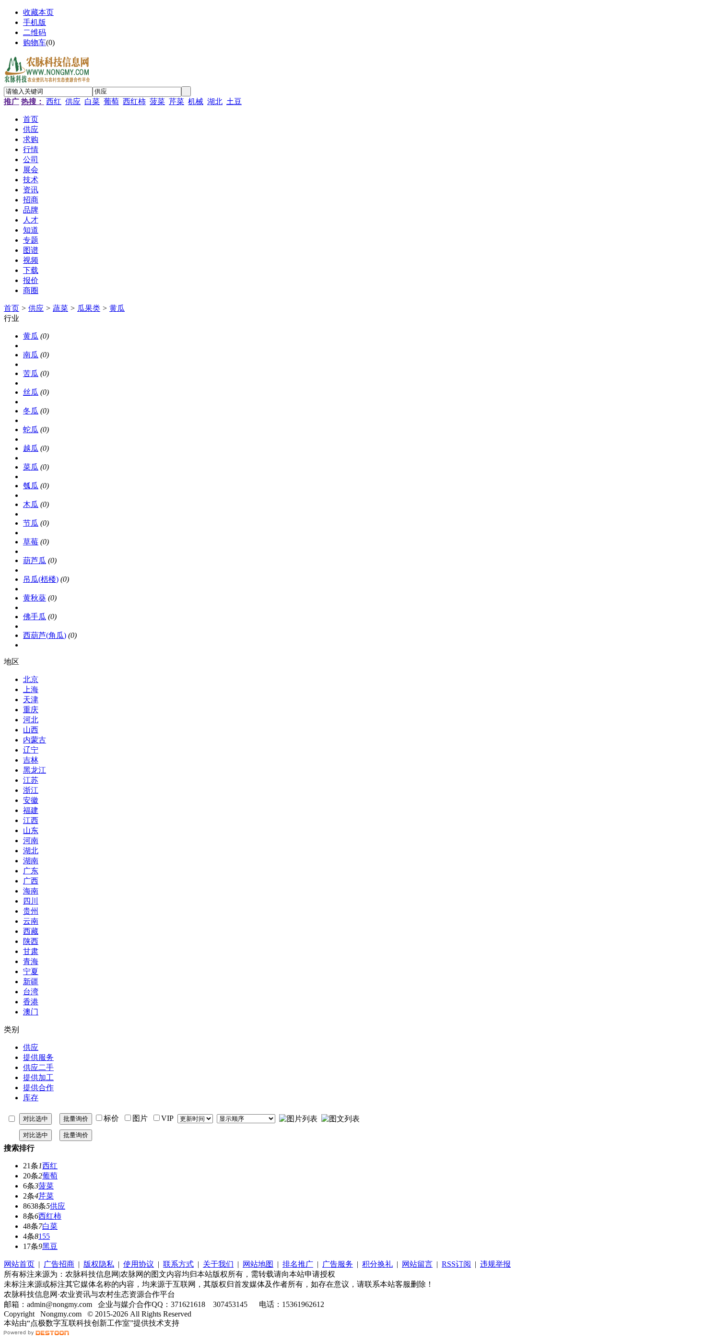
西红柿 (134, 101)
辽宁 (30, 750)
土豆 (234, 101)
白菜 (92, 101)
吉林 (30, 760)
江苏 (30, 780)
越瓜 (30, 448)
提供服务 (38, 1057)
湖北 (215, 101)
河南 (30, 840)
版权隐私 (98, 1264)
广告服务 (337, 1264)
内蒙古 (34, 740)
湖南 (30, 861)
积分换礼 (377, 1264)
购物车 (34, 42)
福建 (30, 810)
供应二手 (38, 1067)
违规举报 (495, 1264)
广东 (30, 871)
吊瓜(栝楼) (41, 579)
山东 (30, 830)
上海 (30, 689)
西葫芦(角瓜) (44, 635)
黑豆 (50, 1246)
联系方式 (178, 1264)
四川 (30, 901)
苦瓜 (30, 373)
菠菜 (157, 101)
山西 (30, 730)
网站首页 (19, 1264)
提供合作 (38, 1087)
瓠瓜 (30, 486)
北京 (30, 679)
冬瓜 (30, 411)
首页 (11, 308)
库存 (30, 1098)
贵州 (30, 911)
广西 (30, 881)
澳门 (30, 1012)
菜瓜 (30, 467)
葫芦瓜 (34, 560)
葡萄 (111, 101)
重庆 (30, 710)
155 (44, 1236)
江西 (30, 820)
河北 (30, 720)
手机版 (34, 22)
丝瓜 (30, 392)
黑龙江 (34, 770)
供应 (73, 101)
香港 (30, 1002)
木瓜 (30, 504)
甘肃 (30, 951)
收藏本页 (38, 12)
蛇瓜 (30, 429)
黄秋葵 (34, 598)
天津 (30, 699)
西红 (53, 101)
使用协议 (138, 1264)
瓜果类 (88, 308)
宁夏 (30, 971)
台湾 (30, 992)
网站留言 (417, 1264)
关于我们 (218, 1264)
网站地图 (258, 1264)
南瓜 (30, 355)
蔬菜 (60, 308)
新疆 (30, 981)
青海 (30, 961)
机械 (195, 101)
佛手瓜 (34, 616)
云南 (30, 921)
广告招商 (59, 1264)
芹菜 (176, 101)
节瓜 (30, 523)
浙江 (30, 790)
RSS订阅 (456, 1264)
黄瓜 (117, 308)
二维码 (34, 32)
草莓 (30, 542)
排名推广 (297, 1264)
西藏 (30, 931)
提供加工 (38, 1077)
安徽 (30, 800)
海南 (30, 891)
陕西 (30, 941)
